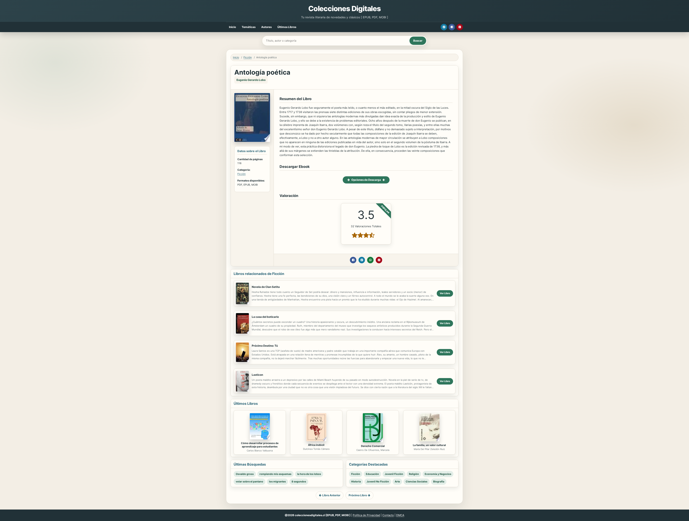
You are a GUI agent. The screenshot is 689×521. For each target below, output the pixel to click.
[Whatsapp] (370, 260)
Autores (266, 27)
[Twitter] (444, 27)
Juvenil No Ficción (378, 481)
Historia (356, 481)
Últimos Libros (286, 27)
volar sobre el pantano (249, 481)
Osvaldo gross (245, 473)
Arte (397, 481)
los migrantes (277, 481)
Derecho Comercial (373, 445)
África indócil (316, 444)
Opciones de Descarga (366, 179)
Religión (414, 473)
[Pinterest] (459, 27)
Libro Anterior (331, 495)
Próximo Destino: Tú (265, 345)
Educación (372, 473)
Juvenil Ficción (394, 473)
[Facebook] (452, 27)
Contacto (388, 515)
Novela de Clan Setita (266, 287)
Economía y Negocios (438, 473)
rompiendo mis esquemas (275, 473)
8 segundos (299, 481)
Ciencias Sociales (416, 481)
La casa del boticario (265, 317)
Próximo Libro (358, 495)
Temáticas (249, 27)
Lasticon (257, 374)
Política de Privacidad (366, 515)
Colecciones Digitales (344, 8)
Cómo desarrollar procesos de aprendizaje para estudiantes (259, 445)
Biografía (438, 481)
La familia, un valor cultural (429, 445)
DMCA (400, 515)
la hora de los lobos (309, 473)
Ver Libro (445, 293)
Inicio (232, 27)
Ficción (247, 57)
